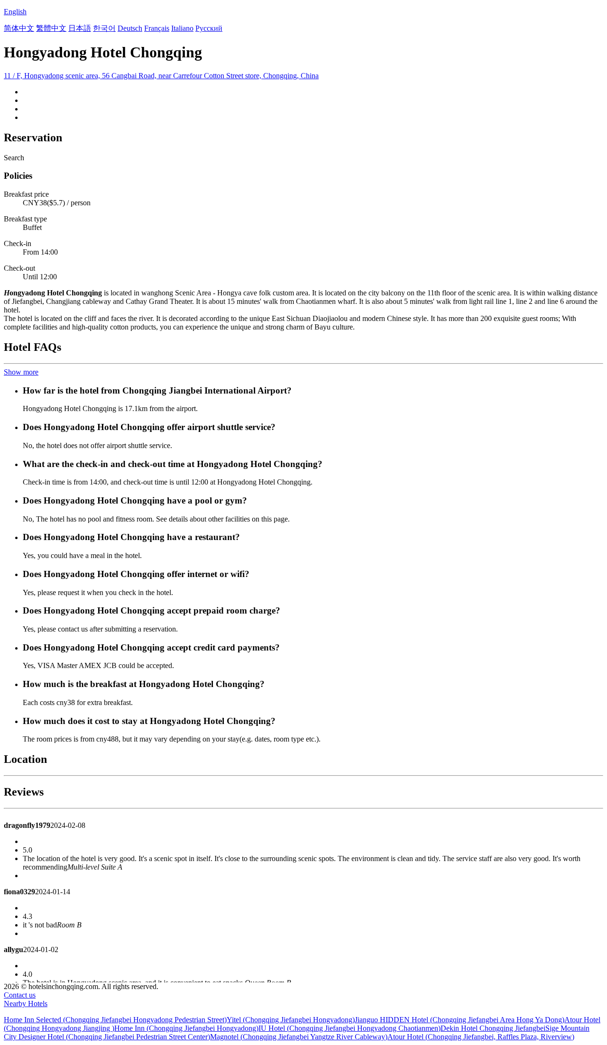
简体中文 (19, 28)
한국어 (104, 28)
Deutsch (130, 28)
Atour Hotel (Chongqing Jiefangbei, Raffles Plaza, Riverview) (480, 1037)
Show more (21, 372)
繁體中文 (51, 28)
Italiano (182, 28)
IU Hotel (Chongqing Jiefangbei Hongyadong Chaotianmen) (349, 1028)
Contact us (20, 995)
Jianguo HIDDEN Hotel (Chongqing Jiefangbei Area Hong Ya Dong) (459, 1020)
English (15, 12)
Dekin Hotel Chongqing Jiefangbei (493, 1028)
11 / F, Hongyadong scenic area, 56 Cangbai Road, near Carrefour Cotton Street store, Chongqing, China (161, 76)
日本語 (79, 28)
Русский (208, 28)
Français (156, 28)
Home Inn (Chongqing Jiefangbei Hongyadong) (186, 1028)
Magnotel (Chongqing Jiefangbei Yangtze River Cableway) (298, 1037)
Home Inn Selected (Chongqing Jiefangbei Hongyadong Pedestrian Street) (115, 1020)
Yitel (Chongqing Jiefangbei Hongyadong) (291, 1020)
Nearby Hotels (25, 1003)
